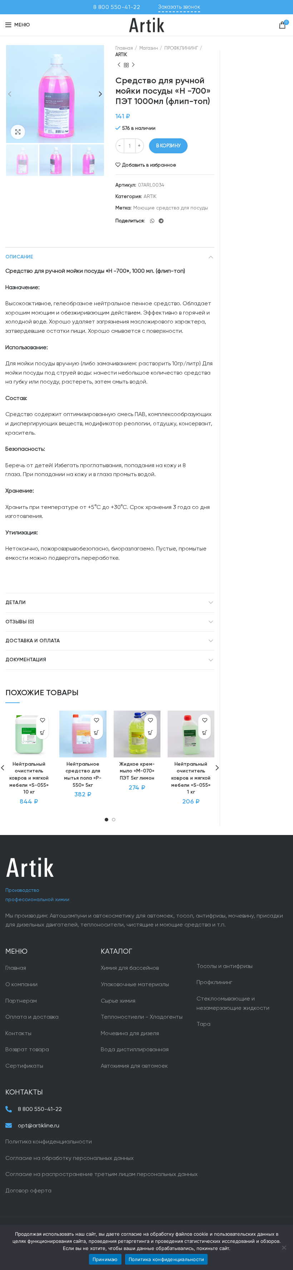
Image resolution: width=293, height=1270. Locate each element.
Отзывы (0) (19, 621)
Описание (19, 257)
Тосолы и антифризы (225, 966)
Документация (25, 659)
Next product (133, 65)
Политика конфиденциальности (48, 1141)
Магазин (148, 48)
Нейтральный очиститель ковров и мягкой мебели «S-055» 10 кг (29, 778)
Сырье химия (118, 1000)
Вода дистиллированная (135, 1049)
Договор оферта (28, 1190)
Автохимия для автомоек (134, 1065)
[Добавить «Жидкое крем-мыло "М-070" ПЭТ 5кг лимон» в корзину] (150, 733)
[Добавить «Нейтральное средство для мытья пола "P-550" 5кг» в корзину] (96, 733)
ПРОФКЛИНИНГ (181, 48)
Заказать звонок (179, 7)
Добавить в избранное (149, 164)
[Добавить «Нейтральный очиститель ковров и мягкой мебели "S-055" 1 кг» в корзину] (204, 733)
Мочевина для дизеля (130, 1033)
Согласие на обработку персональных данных (69, 1158)
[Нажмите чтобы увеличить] (18, 132)
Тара (203, 1024)
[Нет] (284, 1247)
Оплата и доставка (32, 1016)
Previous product (119, 65)
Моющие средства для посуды (170, 208)
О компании (21, 984)
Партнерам (21, 1000)
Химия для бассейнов (130, 967)
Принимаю (105, 1259)
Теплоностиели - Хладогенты (142, 1016)
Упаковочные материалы (135, 984)
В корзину (168, 145)
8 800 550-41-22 (116, 7)
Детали (15, 602)
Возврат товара (27, 1049)
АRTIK (121, 54)
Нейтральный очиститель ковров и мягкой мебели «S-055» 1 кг (190, 778)
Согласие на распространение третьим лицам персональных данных (101, 1174)
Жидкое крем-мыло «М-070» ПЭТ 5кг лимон (137, 771)
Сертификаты (24, 1065)
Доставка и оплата (32, 640)
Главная (124, 48)
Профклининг (214, 982)
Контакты (18, 1033)
